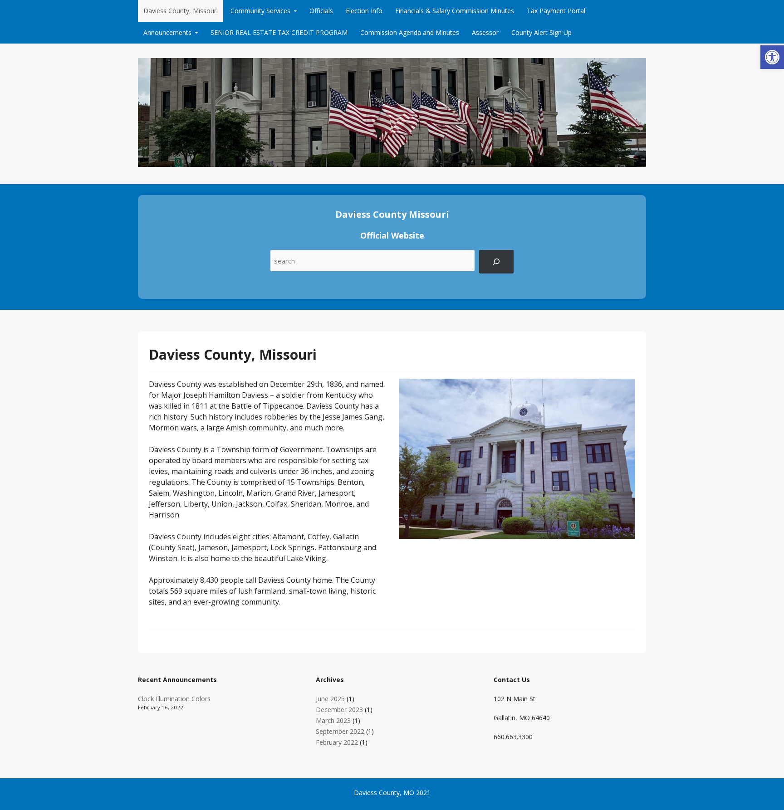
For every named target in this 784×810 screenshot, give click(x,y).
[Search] (496, 261)
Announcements (167, 32)
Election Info (364, 10)
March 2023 (333, 720)
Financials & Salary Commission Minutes (454, 10)
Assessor (485, 32)
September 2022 (340, 731)
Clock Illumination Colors (174, 698)
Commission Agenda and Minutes (409, 32)
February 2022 (337, 742)
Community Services (260, 10)
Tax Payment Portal (556, 10)
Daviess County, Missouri (180, 10)
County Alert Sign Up (541, 32)
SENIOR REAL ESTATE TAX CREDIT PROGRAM (279, 32)
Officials (321, 10)
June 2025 (330, 698)
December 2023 (339, 709)
